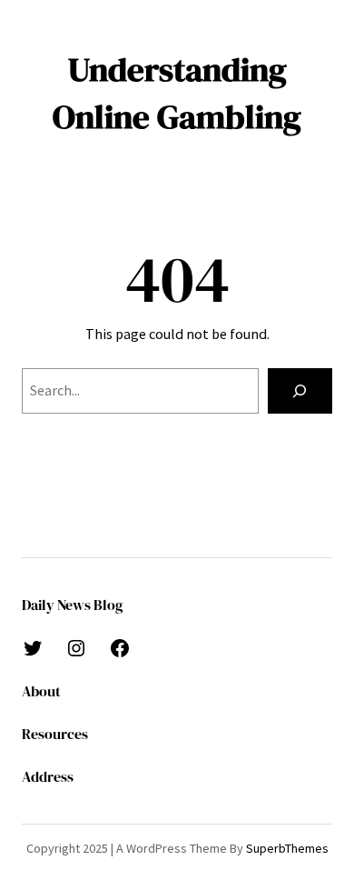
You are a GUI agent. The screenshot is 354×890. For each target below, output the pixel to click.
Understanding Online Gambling (177, 92)
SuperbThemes (287, 848)
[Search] (300, 391)
